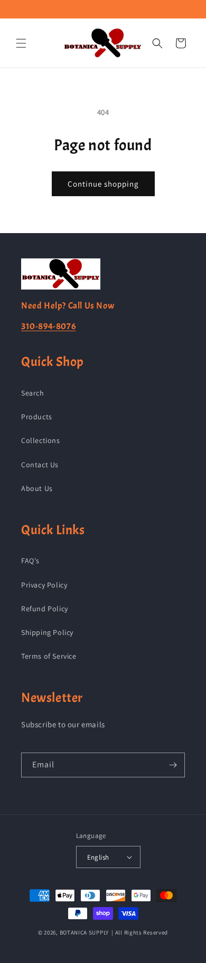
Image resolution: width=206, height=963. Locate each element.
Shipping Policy (47, 632)
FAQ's (30, 560)
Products (36, 416)
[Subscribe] (172, 765)
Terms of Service (49, 656)
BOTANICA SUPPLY (84, 932)
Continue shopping (103, 184)
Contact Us (40, 464)
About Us (37, 488)
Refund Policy (44, 608)
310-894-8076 (48, 326)
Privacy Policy (44, 585)
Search (32, 393)
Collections (40, 440)
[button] (21, 43)
